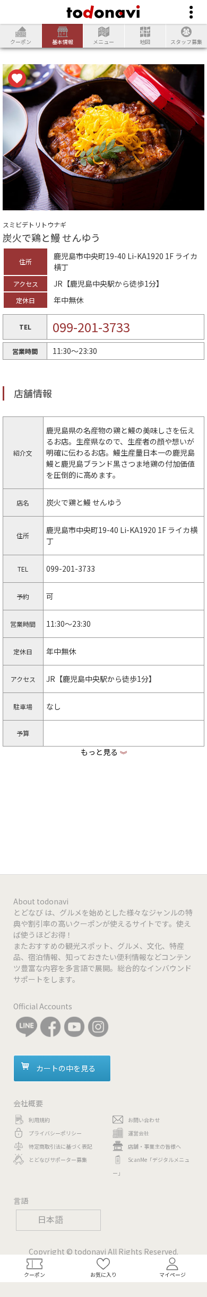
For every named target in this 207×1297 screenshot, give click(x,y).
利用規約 (39, 1120)
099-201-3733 (91, 326)
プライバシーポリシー (55, 1133)
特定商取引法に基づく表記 (60, 1146)
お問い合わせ (144, 1120)
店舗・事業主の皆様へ (154, 1146)
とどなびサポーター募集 (58, 1159)
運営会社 (138, 1133)
